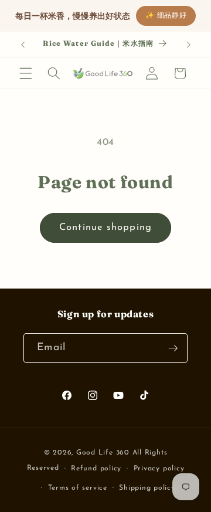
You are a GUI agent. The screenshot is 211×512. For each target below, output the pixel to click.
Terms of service (77, 487)
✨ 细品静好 (166, 15)
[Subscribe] (173, 348)
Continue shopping (105, 227)
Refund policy (96, 468)
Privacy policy (159, 468)
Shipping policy (147, 487)
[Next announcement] (189, 44)
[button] (26, 73)
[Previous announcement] (23, 44)
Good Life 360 (104, 452)
